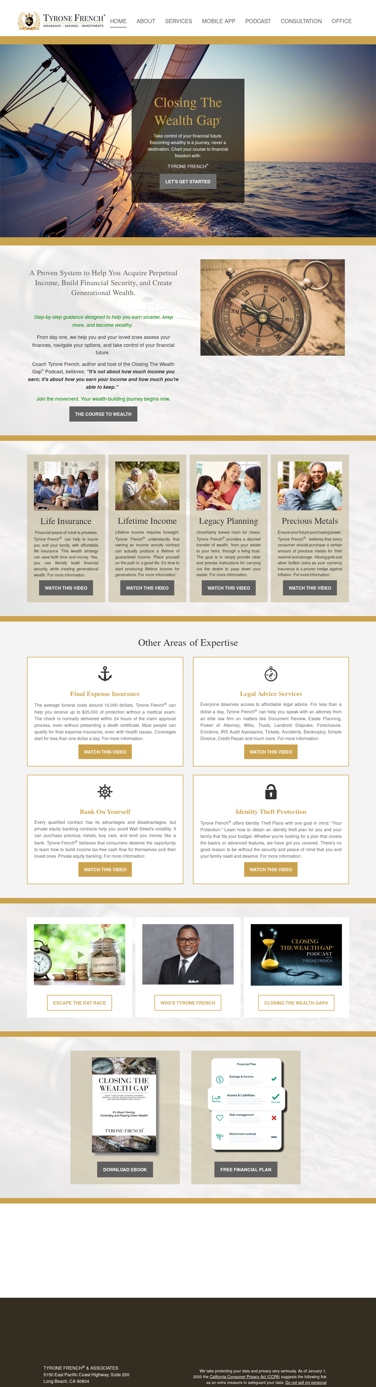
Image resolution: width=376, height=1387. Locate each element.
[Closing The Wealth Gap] (124, 1148)
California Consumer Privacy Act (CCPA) (245, 1376)
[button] (118, 21)
